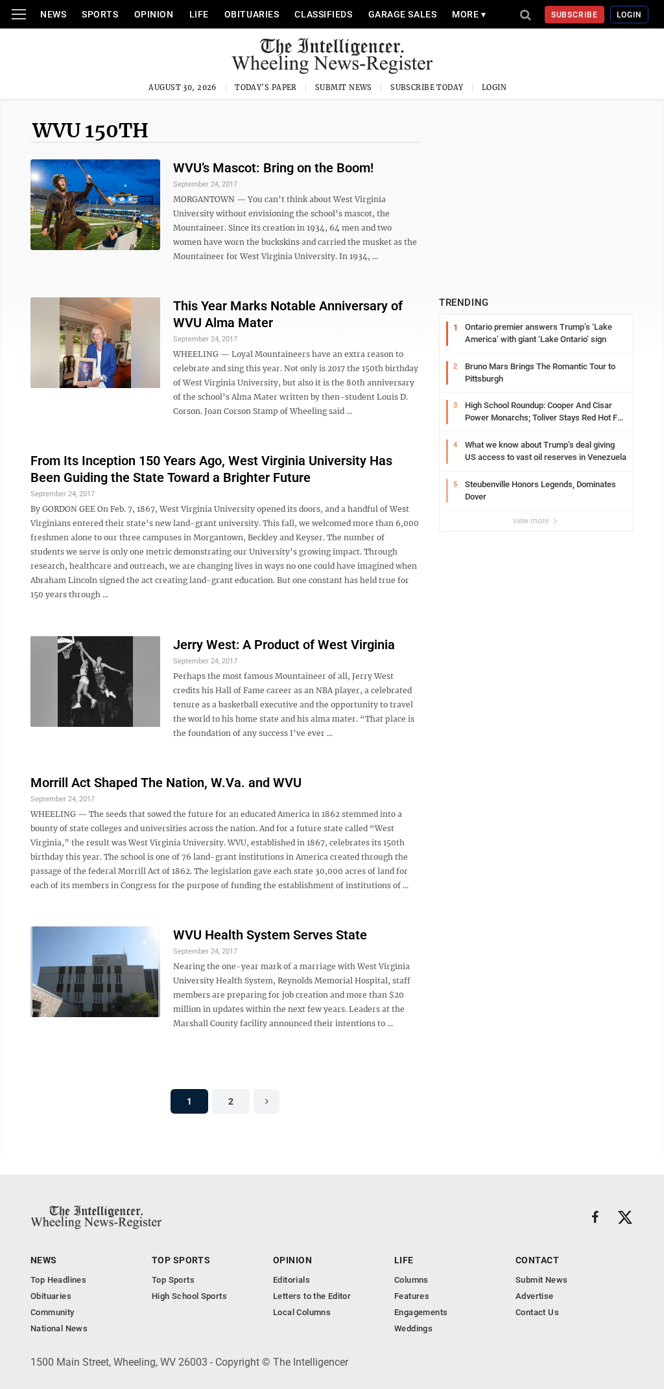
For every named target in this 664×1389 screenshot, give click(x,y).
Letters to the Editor (312, 1296)
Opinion (154, 14)
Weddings (413, 1328)
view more (532, 520)
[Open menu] (18, 14)
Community (52, 1312)
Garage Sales (402, 14)
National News (59, 1328)
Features (411, 1296)
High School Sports (189, 1296)
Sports (100, 14)
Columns (411, 1280)
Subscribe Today (427, 87)
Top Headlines (58, 1280)
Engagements (420, 1312)
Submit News (343, 87)
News (53, 14)
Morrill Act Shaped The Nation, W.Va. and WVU (166, 782)
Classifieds (323, 14)
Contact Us (537, 1312)
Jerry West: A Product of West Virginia (284, 644)
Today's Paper (266, 87)
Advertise (535, 1296)
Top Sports (181, 1260)
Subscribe (575, 14)
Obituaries (251, 14)
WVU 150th (90, 130)
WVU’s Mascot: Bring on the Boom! (273, 168)
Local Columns (302, 1312)
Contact (537, 1260)
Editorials (291, 1280)
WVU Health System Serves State (270, 935)
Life (199, 14)
